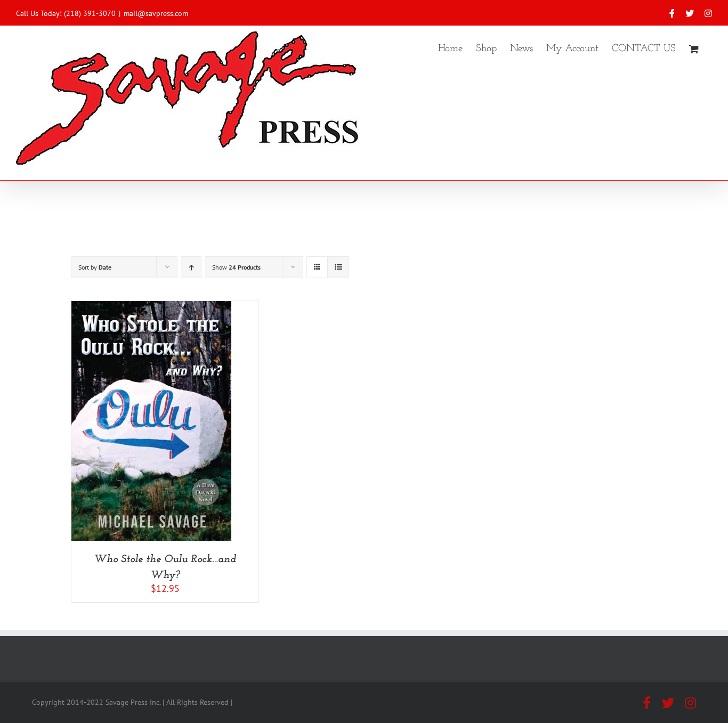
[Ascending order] (191, 267)
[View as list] (338, 267)
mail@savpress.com (156, 13)
